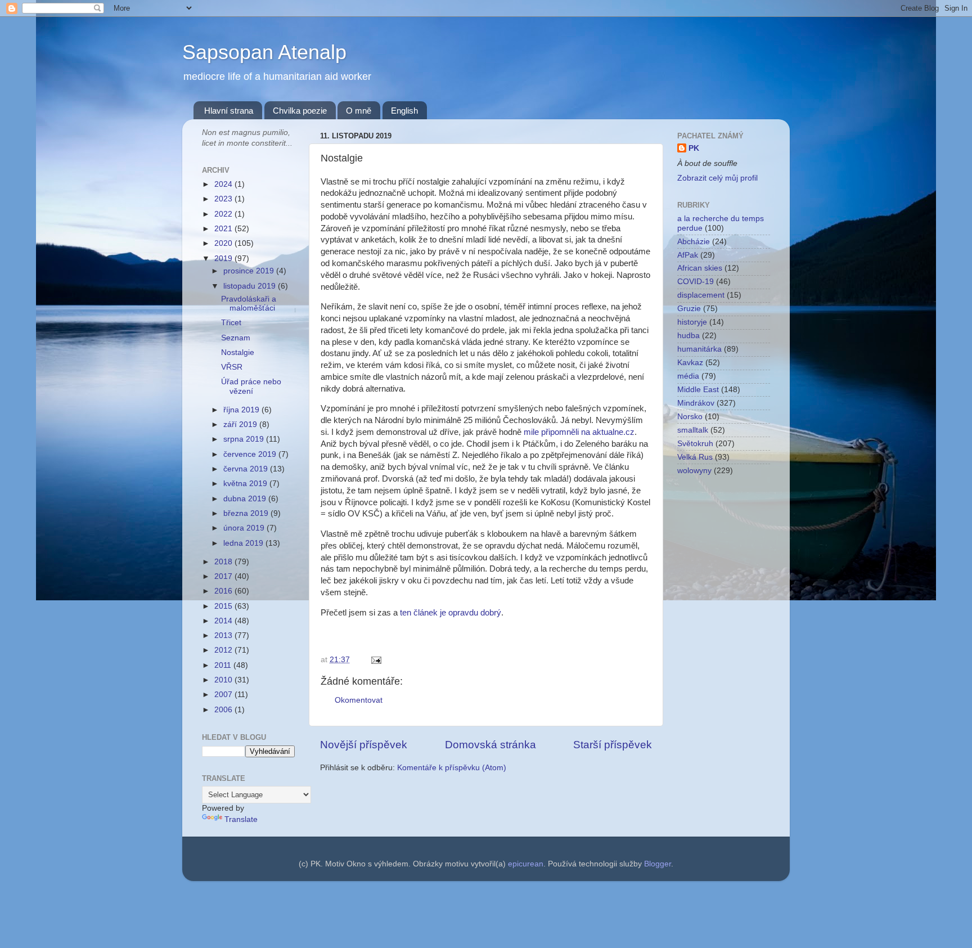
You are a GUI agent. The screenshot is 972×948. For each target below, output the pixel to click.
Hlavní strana (228, 110)
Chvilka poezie (300, 110)
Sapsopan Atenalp (264, 52)
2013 (224, 635)
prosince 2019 (249, 271)
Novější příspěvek (363, 745)
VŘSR (231, 367)
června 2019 (246, 469)
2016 (224, 591)
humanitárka (699, 349)
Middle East (698, 389)
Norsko (690, 416)
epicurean (525, 864)
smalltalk (692, 430)
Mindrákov (695, 403)
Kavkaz (690, 362)
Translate (241, 819)
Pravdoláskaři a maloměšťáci (248, 303)
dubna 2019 (245, 499)
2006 (224, 710)
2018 (224, 562)
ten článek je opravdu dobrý (450, 612)
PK (693, 148)
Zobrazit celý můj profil (717, 178)
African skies (699, 268)
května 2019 (246, 483)
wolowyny (694, 470)
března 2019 (247, 513)
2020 (224, 243)
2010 (224, 680)
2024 (224, 184)
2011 (223, 665)
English (404, 110)
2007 (224, 694)
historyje (692, 322)
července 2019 (250, 454)
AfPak (687, 255)
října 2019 (242, 410)
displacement (700, 295)
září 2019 (241, 424)
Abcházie (693, 241)
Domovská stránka (490, 745)
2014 (224, 621)
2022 (224, 214)
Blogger (657, 864)
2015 (224, 606)
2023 (224, 199)
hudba (688, 335)
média (688, 376)
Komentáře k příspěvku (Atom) (451, 767)
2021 (224, 228)
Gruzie (689, 308)
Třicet (231, 322)
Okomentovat (358, 700)
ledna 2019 (244, 543)
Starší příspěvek (612, 745)
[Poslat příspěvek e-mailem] (374, 659)
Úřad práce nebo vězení (251, 386)
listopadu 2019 (250, 286)
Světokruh (695, 443)
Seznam (235, 338)
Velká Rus (695, 457)
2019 (224, 258)
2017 (224, 576)
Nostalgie (237, 352)
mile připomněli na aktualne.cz (579, 432)
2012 (224, 650)
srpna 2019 (244, 439)
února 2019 (245, 528)
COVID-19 (695, 281)
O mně (358, 110)
